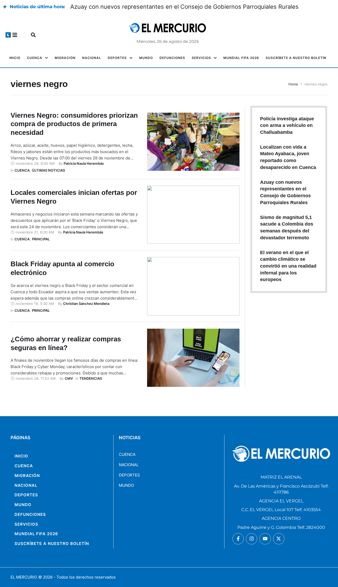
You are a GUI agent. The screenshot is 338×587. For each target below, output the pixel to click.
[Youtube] (265, 538)
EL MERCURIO (24, 577)
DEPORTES (129, 475)
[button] (8, 35)
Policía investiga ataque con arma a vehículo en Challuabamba (287, 125)
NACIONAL (129, 464)
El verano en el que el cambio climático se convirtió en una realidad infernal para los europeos (288, 266)
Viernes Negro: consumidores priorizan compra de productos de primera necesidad (74, 124)
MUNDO (126, 485)
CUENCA (127, 454)
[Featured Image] (193, 142)
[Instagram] (251, 538)
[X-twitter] (278, 538)
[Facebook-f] (238, 538)
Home (293, 84)
